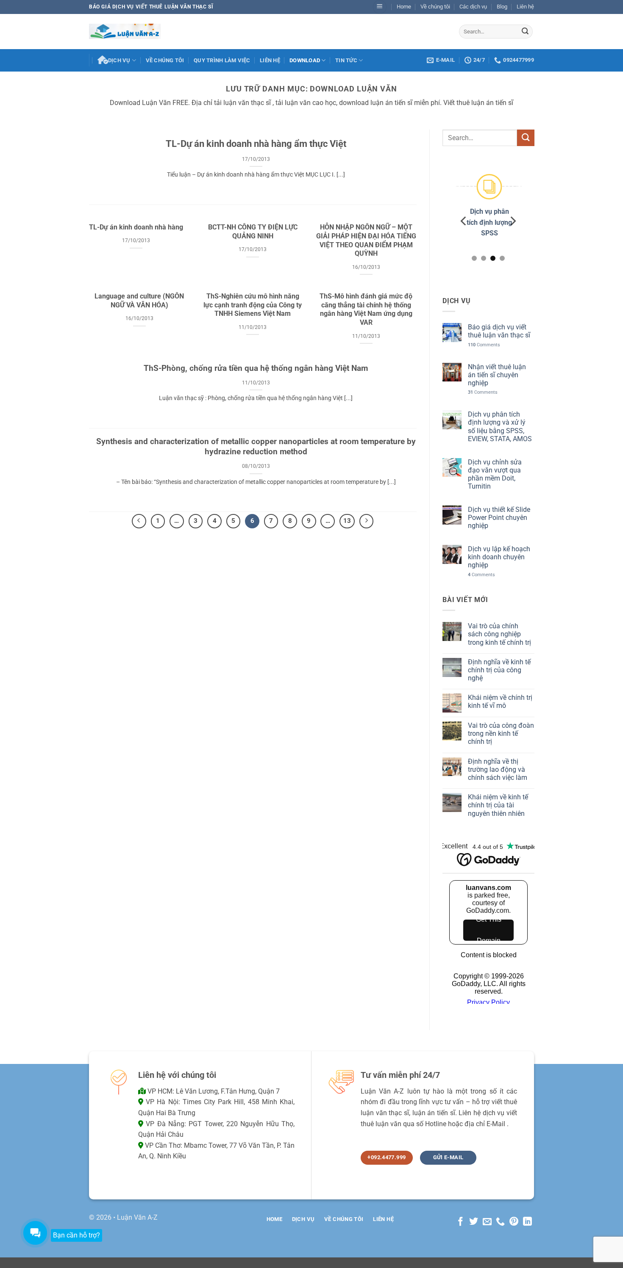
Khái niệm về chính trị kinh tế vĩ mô (499, 702)
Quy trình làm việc (222, 60)
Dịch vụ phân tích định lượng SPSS (488, 223)
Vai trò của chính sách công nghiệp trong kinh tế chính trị (499, 634)
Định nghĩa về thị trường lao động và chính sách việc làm (497, 769)
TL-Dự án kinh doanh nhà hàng (136, 227)
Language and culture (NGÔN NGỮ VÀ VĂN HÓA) (139, 300)
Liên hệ (525, 6)
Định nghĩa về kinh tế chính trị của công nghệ (498, 670)
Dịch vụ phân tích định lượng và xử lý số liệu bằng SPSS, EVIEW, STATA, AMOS (499, 427)
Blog (502, 6)
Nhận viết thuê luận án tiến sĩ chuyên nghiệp (496, 375)
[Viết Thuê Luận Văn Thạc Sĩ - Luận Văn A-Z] (125, 31)
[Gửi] (525, 31)
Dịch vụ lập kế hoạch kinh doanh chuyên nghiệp (498, 557)
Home (404, 6)
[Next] (512, 221)
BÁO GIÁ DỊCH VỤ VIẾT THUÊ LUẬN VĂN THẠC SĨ (151, 7)
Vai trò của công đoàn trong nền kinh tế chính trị (500, 733)
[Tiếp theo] (366, 521)
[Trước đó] (139, 521)
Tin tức (346, 60)
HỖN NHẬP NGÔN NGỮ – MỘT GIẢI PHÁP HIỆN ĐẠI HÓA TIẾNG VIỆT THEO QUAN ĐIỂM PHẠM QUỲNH (366, 240)
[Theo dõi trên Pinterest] (513, 1222)
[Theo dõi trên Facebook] (460, 1222)
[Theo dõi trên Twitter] (473, 1222)
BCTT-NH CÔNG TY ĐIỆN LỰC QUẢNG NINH (253, 231)
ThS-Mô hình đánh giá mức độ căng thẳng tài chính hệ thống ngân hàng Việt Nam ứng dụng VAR (366, 309)
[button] (380, 7)
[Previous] (464, 221)
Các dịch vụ (473, 6)
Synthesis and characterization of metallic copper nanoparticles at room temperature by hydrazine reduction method (256, 446)
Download (304, 60)
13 (347, 521)
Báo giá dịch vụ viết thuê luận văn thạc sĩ (498, 331)
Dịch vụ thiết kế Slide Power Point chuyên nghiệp (498, 518)
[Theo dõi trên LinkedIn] (527, 1222)
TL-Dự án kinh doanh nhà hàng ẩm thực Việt (256, 143)
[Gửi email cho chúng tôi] (487, 1222)
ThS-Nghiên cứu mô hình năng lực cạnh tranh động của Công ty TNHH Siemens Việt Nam (252, 305)
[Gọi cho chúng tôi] (500, 1222)
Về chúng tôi (435, 6)
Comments (483, 345)
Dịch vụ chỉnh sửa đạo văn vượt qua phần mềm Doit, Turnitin (494, 474)
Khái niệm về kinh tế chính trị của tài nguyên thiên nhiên (497, 805)
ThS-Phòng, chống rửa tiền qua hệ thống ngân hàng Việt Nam (256, 368)
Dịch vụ (119, 60)
